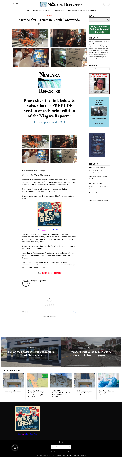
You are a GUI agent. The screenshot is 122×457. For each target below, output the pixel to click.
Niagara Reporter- (47, 24)
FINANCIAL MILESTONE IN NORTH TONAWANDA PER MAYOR (61, 394)
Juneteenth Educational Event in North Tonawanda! (13, 393)
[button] (108, 20)
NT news (49, 15)
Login (75, 312)
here (43, 230)
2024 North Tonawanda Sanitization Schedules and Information (84, 393)
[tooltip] (104, 4)
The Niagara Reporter (67, 451)
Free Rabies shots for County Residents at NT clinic (107, 393)
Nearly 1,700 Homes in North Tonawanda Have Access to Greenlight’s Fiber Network (36, 394)
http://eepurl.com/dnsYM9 (49, 122)
